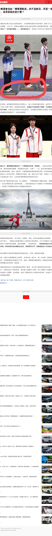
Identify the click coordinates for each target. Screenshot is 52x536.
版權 (15, 530)
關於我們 (2, 530)
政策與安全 (7, 530)
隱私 (13, 530)
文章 (47, 2)
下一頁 (26, 297)
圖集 (50, 2)
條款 (11, 530)
